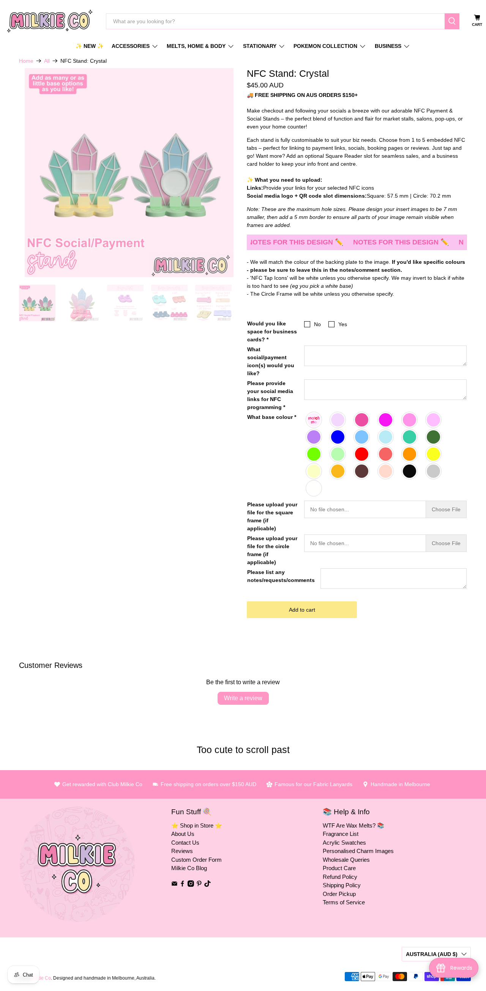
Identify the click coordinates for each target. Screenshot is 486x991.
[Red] (362, 454)
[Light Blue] (386, 437)
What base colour (271, 417)
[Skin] (386, 471)
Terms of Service (344, 902)
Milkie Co (41, 977)
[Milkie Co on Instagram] (191, 885)
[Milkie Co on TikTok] (207, 885)
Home (26, 60)
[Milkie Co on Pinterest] (199, 885)
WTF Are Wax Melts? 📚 (353, 825)
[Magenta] (386, 420)
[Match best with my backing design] (314, 420)
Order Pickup (339, 894)
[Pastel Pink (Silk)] (434, 420)
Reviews (182, 851)
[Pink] (410, 420)
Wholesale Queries (346, 859)
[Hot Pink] (362, 420)
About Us (182, 834)
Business (388, 46)
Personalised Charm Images (358, 851)
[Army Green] (434, 437)
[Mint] (410, 437)
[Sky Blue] (362, 437)
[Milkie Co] (49, 21)
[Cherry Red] (386, 454)
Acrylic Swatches (344, 842)
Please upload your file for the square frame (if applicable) (272, 516)
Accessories (131, 46)
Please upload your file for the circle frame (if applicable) (272, 550)
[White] (314, 488)
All (47, 60)
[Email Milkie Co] (174, 885)
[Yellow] (434, 454)
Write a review (243, 698)
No (317, 324)
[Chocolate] (362, 471)
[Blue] (338, 437)
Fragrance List (340, 834)
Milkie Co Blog (189, 868)
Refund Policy (340, 877)
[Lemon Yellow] (314, 471)
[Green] (314, 454)
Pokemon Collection (325, 46)
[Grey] (434, 471)
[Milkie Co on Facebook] (182, 885)
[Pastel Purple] (314, 437)
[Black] (410, 471)
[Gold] (338, 471)
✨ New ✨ (90, 46)
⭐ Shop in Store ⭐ (196, 825)
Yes (342, 324)
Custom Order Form (196, 859)
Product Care (339, 868)
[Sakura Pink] (338, 420)
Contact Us (185, 842)
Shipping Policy (342, 885)
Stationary (259, 46)
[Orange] (410, 454)
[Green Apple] (338, 454)
